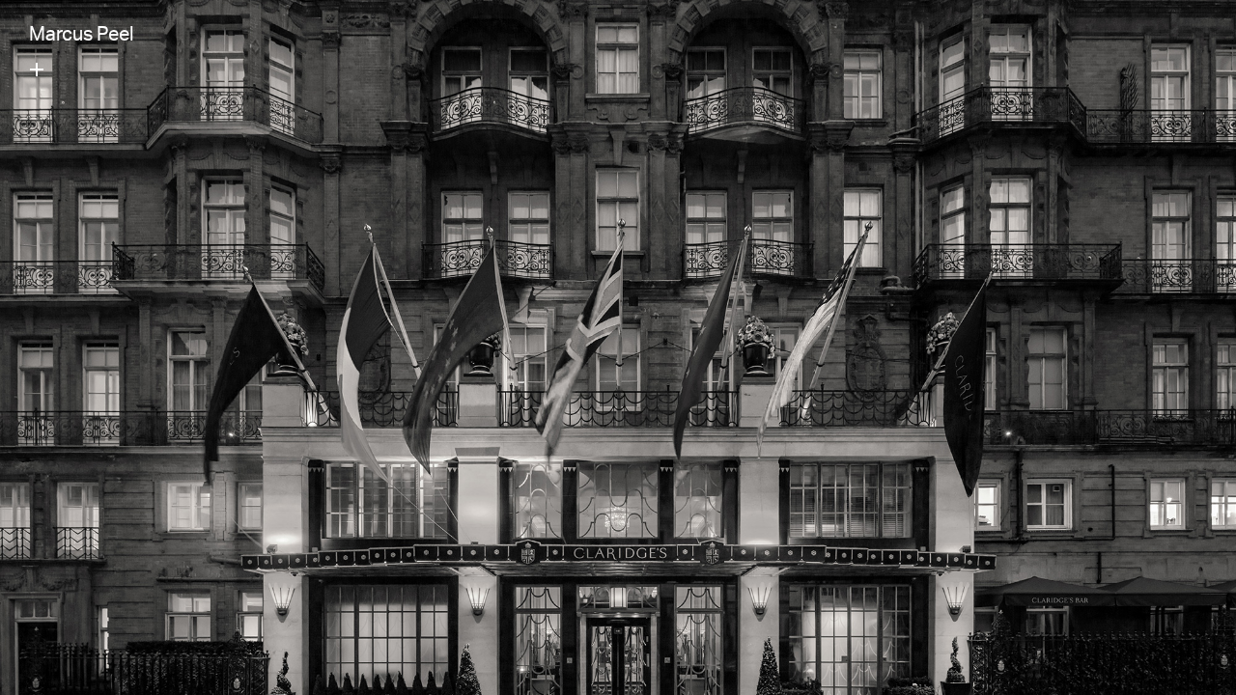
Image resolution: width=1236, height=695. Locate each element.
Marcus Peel (81, 36)
